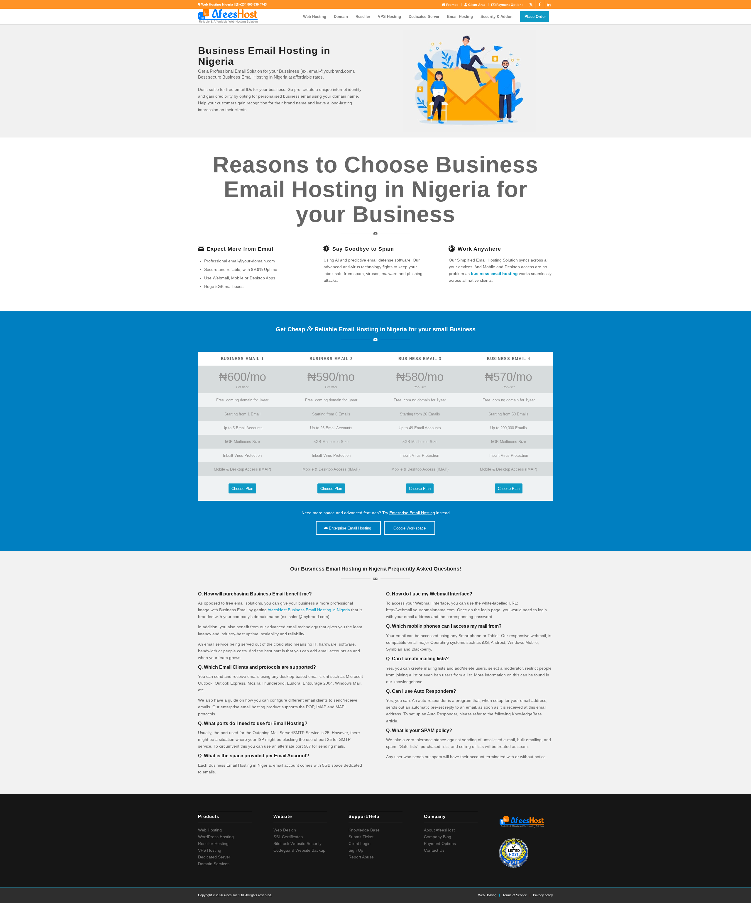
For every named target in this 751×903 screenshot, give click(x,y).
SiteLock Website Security (297, 843)
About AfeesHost (439, 830)
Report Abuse (361, 857)
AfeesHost (277, 609)
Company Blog (437, 836)
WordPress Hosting (216, 836)
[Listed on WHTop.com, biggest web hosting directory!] (513, 866)
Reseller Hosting (213, 843)
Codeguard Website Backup (299, 850)
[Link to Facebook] (539, 4)
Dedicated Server (214, 857)
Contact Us (434, 850)
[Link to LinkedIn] (548, 4)
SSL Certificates (288, 836)
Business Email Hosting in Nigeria (319, 609)
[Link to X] (531, 4)
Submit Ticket (361, 836)
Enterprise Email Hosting (412, 512)
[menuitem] (450, 4)
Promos (451, 4)
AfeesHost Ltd (234, 895)
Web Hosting (210, 830)
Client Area (476, 4)
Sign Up (356, 850)
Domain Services (213, 863)
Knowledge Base (364, 830)
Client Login (360, 843)
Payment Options (509, 4)
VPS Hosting (209, 850)
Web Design (284, 830)
